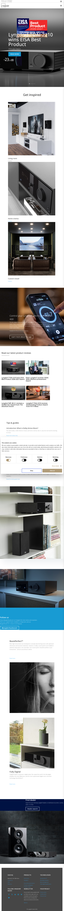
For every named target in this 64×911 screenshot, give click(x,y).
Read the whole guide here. (13, 479)
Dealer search (32, 809)
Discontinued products (29, 883)
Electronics (26, 878)
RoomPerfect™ (43, 878)
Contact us (10, 880)
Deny (31, 470)
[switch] (24, 460)
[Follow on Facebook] (9, 894)
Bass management (44, 882)
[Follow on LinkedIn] (15, 894)
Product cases (27, 887)
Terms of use (43, 896)
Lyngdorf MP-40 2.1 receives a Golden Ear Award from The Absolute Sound (13, 404)
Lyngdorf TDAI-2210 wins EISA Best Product (30, 39)
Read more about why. (12, 435)
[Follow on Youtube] (9, 897)
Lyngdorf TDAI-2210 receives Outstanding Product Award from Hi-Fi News (37, 404)
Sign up (25, 902)
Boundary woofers (44, 880)
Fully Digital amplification (45, 884)
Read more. (12, 658)
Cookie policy (43, 894)
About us (10, 884)
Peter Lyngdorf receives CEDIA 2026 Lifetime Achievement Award (37, 379)
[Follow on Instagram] (18, 894)
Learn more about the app (21, 337)
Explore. (10, 221)
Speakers (26, 880)
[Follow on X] (12, 894)
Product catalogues (28, 885)
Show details (55, 466)
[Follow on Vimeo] (21, 894)
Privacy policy (43, 892)
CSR (9, 882)
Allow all (52, 470)
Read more (14, 54)
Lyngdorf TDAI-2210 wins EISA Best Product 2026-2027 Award (13, 378)
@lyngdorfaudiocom (9, 628)
